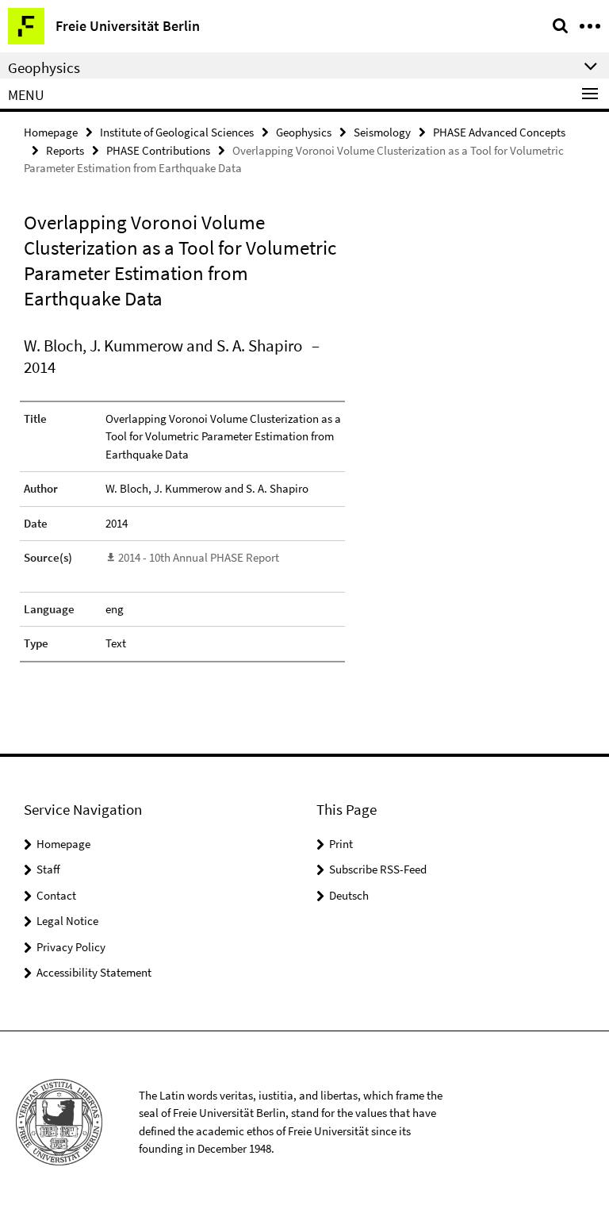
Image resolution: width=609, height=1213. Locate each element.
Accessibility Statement (93, 972)
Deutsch (349, 895)
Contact (56, 895)
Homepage (51, 132)
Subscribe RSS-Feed (378, 869)
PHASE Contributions (158, 150)
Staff (48, 869)
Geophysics (303, 132)
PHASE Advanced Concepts (499, 132)
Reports (65, 150)
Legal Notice (67, 920)
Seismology (382, 132)
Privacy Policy (70, 946)
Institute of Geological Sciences (177, 132)
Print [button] (341, 843)
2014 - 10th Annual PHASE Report (198, 557)
